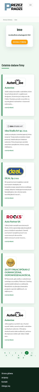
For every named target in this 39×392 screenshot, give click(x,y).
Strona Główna (7, 20)
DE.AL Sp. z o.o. (12, 178)
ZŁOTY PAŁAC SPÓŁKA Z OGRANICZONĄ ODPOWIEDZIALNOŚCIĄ (17, 272)
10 (31, 355)
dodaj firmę (19, 42)
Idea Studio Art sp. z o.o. (16, 130)
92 (18, 358)
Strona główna (7, 373)
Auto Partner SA (12, 221)
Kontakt (5, 382)
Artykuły (5, 378)
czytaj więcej (9, 107)
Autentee (9, 87)
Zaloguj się (6, 386)
